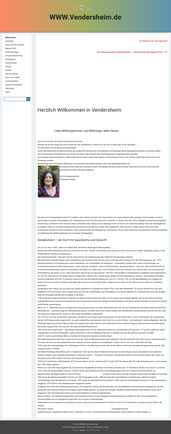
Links (7, 92)
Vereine (8, 66)
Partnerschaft (11, 63)
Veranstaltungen (12, 52)
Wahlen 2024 (10, 48)
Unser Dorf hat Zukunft (14, 45)
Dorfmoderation (11, 81)
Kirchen (8, 70)
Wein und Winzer (11, 74)
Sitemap (74, 430)
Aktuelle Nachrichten (13, 56)
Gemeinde (9, 41)
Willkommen (10, 37)
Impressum (9, 88)
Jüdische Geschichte (13, 85)
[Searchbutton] (28, 99)
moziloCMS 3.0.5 (93, 430)
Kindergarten (10, 59)
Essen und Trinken (12, 77)
